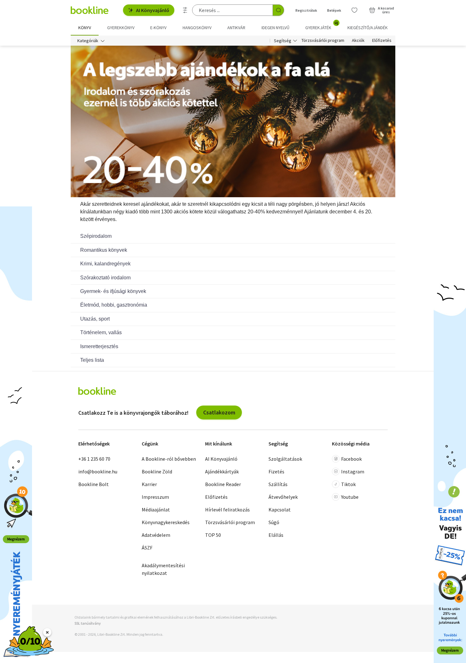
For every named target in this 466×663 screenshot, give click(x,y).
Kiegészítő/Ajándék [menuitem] (367, 27)
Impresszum (155, 497)
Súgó (274, 522)
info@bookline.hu (97, 471)
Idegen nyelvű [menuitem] (275, 27)
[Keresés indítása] (278, 10)
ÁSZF (147, 547)
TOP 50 (213, 535)
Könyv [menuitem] (84, 27)
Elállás (276, 535)
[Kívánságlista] (354, 10)
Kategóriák (87, 40)
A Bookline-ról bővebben (169, 459)
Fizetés (276, 471)
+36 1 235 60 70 (94, 459)
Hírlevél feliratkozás (227, 509)
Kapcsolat (280, 509)
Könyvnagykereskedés (166, 522)
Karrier (149, 484)
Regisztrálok (306, 10)
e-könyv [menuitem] (158, 27)
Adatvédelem (156, 535)
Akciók (358, 40)
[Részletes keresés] (185, 10)
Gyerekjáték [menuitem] (321, 25)
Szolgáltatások (285, 459)
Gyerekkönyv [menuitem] (120, 27)
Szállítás (278, 484)
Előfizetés (382, 40)
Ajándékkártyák (222, 471)
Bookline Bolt (93, 484)
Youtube (350, 497)
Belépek (334, 10)
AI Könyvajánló (152, 10)
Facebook (351, 459)
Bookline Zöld (157, 471)
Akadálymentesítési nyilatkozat (163, 569)
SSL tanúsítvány (87, 623)
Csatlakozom (219, 412)
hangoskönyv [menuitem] (197, 27)
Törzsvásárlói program (322, 40)
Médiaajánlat (156, 509)
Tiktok (348, 484)
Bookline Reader (223, 484)
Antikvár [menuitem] (236, 27)
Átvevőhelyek (283, 497)
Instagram (352, 471)
